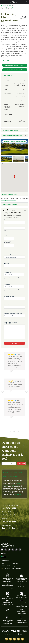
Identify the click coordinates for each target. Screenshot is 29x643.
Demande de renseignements (14, 69)
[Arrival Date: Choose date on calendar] (23, 274)
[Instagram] (16, 549)
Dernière (6, 230)
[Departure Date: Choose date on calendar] (23, 286)
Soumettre (14, 343)
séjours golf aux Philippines (8, 200)
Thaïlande (19, 483)
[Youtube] (9, 549)
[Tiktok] (20, 549)
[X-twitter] (5, 549)
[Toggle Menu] (26, 2)
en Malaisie (18, 485)
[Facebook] (2, 549)
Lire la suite (6, 60)
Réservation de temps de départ (15, 65)
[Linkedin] (12, 549)
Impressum (21, 634)
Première (6, 225)
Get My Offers (21, 463)
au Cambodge (10, 485)
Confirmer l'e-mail (8, 248)
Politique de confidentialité (11, 634)
